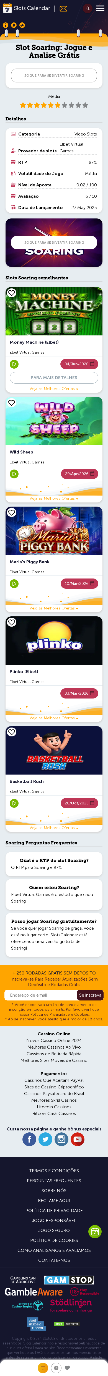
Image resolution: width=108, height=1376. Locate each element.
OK (23, 1364)
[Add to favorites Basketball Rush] (11, 732)
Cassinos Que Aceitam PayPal (54, 1080)
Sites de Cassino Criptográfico (54, 1087)
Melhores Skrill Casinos (54, 1100)
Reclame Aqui (54, 1200)
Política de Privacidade (54, 1210)
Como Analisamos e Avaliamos (54, 1250)
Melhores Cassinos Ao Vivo (54, 1047)
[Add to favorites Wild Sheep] (11, 402)
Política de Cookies (54, 1240)
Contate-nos (54, 1260)
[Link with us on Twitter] (45, 1139)
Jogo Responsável (54, 1220)
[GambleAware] (33, 1292)
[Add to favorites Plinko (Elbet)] (11, 622)
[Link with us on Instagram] (61, 1139)
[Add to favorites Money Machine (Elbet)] (11, 292)
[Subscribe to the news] (61, 9)
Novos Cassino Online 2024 (54, 1040)
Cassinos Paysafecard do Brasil (54, 1093)
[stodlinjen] (71, 1311)
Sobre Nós (54, 1190)
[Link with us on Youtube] (77, 1139)
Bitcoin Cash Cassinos (54, 1113)
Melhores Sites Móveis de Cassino (54, 1060)
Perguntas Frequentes (54, 1180)
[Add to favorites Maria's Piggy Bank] (11, 512)
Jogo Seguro (54, 1230)
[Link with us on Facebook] (29, 1139)
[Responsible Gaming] (84, 1291)
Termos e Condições (54, 1170)
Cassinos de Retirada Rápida (54, 1053)
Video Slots (85, 134)
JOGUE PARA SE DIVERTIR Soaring (54, 75)
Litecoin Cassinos (54, 1106)
